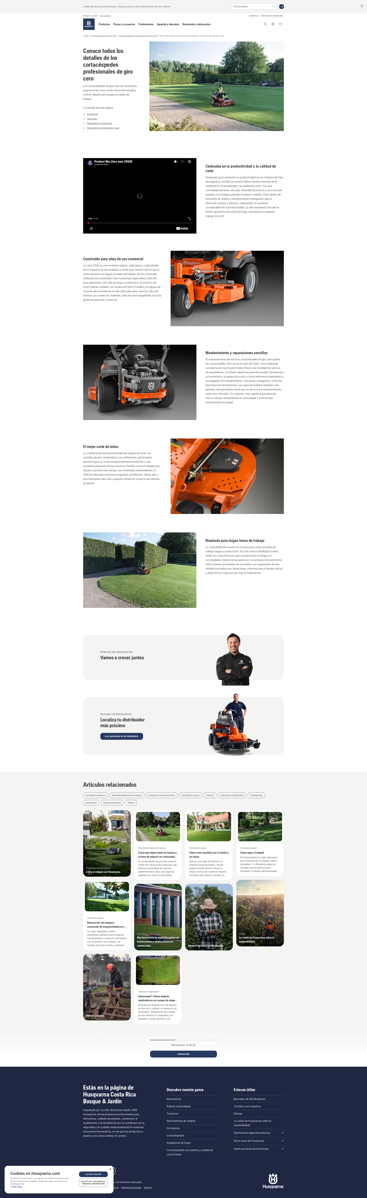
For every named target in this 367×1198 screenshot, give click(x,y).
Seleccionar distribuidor (272, 16)
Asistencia (254, 16)
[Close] (110, 1169)
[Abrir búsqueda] (265, 24)
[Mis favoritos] (280, 24)
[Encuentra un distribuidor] (273, 24)
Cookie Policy (16, 1187)
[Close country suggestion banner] (362, 6)
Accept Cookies (93, 1174)
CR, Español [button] (105, 16)
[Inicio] (89, 24)
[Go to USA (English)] (281, 6)
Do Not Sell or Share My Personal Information (93, 1182)
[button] (104, 24)
